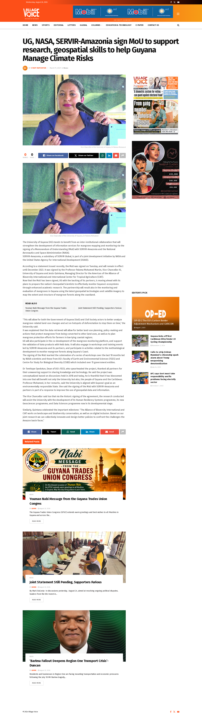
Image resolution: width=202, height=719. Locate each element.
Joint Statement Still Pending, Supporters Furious (100, 308)
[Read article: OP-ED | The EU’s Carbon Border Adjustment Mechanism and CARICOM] (155, 314)
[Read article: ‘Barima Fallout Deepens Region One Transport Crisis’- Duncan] (74, 636)
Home (25, 25)
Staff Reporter (38, 68)
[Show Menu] (178, 14)
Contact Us (153, 25)
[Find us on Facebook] (171, 2)
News (35, 25)
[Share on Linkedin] (109, 155)
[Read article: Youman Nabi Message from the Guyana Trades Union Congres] (74, 474)
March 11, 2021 (55, 68)
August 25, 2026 (44, 508)
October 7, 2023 (157, 386)
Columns (95, 25)
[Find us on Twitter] (174, 2)
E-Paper (140, 25)
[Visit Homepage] (31, 14)
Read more (38, 520)
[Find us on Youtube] (178, 2)
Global (83, 25)
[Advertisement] (155, 412)
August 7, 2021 (140, 328)
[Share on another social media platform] (123, 155)
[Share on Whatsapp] (102, 155)
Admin (34, 508)
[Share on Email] (116, 155)
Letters (72, 25)
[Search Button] (178, 25)
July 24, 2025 (156, 367)
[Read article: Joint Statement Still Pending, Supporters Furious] (74, 557)
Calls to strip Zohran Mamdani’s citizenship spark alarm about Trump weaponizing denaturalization (164, 358)
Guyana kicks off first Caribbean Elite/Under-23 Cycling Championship (163, 339)
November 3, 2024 (158, 345)
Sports (46, 25)
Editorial (59, 25)
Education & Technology (118, 25)
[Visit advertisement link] (155, 105)
